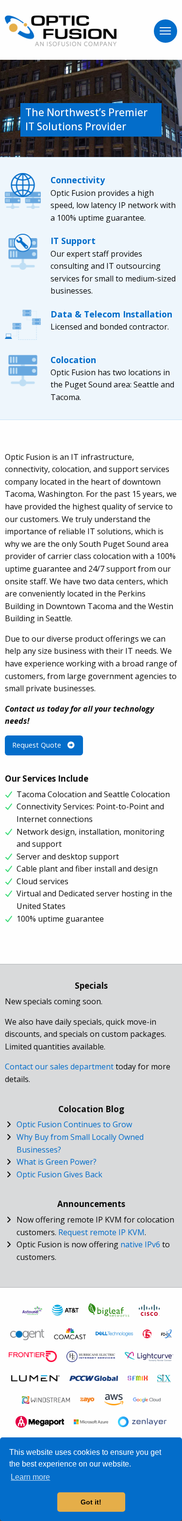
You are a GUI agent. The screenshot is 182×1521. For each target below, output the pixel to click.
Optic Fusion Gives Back (59, 1174)
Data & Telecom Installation (111, 314)
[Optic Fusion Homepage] (60, 30)
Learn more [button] (30, 1477)
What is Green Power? (57, 1161)
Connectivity (77, 180)
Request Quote (37, 745)
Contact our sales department (59, 1066)
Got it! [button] (91, 1502)
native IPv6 (140, 1244)
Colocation (73, 360)
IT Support (73, 240)
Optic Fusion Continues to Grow (74, 1124)
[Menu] (165, 31)
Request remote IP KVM (101, 1232)
